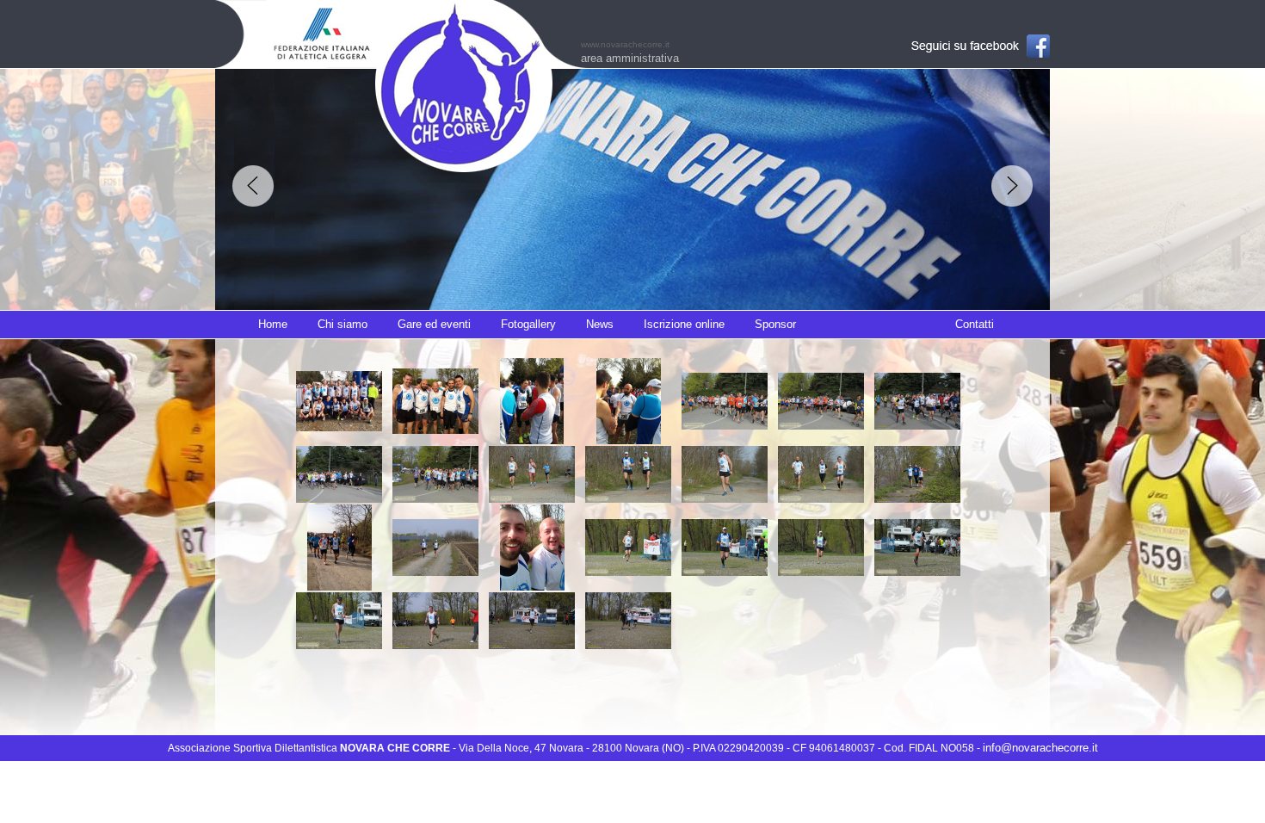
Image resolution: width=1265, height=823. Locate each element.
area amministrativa (630, 58)
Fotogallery (528, 324)
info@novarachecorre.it (1040, 747)
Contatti (974, 324)
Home (272, 324)
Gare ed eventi (434, 324)
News (600, 324)
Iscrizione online (684, 324)
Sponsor (775, 324)
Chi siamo (342, 324)
